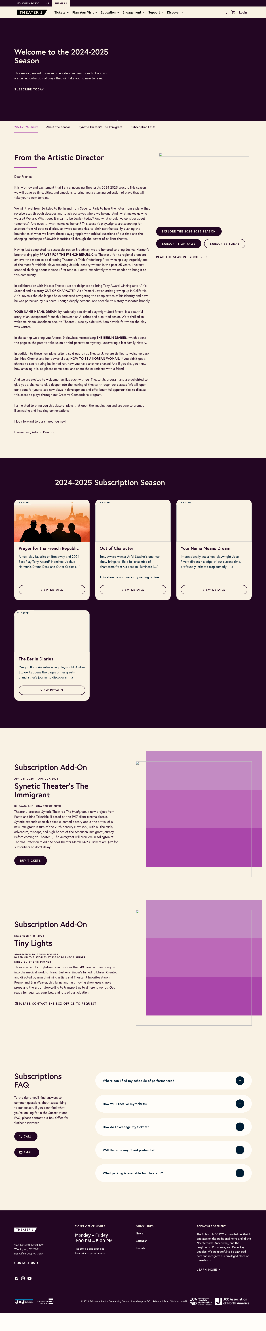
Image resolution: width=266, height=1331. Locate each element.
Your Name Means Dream (205, 548)
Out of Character (116, 548)
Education (108, 12)
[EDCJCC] (45, 1301)
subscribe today (29, 89)
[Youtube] (29, 1278)
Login (243, 12)
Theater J (61, 3)
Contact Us (24, 1263)
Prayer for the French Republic (49, 548)
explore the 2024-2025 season (189, 231)
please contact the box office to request (57, 1003)
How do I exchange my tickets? (126, 1127)
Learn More (207, 1269)
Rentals (140, 1248)
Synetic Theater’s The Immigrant (101, 127)
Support (154, 12)
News (139, 1233)
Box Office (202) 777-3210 (28, 1253)
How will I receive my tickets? (125, 1104)
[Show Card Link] (52, 521)
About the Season (58, 127)
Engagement (132, 12)
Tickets (59, 12)
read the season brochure (180, 257)
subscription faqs (178, 243)
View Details (52, 589)
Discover (173, 12)
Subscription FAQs (143, 127)
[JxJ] (24, 1301)
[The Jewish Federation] (201, 1301)
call (28, 1136)
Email (28, 1152)
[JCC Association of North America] (232, 1301)
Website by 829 (178, 1301)
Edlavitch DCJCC (28, 3)
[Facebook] (16, 1278)
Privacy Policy (160, 1301)
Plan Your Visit (83, 12)
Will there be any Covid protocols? (129, 1150)
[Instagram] (23, 1278)
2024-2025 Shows (26, 127)
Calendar (141, 1240)
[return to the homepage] (26, 1229)
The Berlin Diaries (36, 659)
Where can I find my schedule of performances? (138, 1080)
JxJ (47, 3)
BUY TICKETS (30, 860)
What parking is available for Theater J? (133, 1173)
